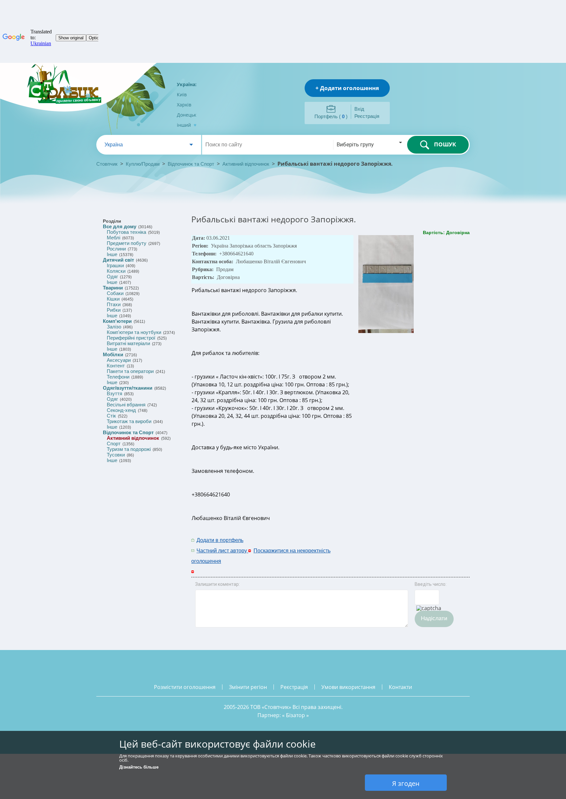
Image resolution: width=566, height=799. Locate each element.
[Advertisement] (396, 545)
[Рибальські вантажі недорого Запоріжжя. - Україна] (386, 331)
